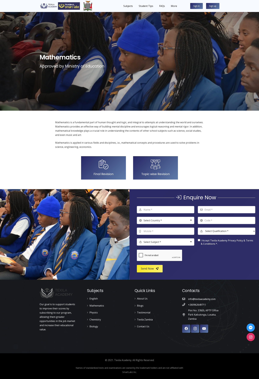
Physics (93, 312)
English (93, 298)
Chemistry (95, 319)
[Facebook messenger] (251, 327)
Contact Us (143, 326)
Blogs (140, 305)
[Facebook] (186, 328)
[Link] (60, 6)
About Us (142, 298)
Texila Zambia (145, 319)
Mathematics (96, 305)
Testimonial (143, 312)
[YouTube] (204, 328)
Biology (93, 326)
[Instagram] (195, 328)
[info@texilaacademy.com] (185, 299)
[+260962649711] (185, 305)
